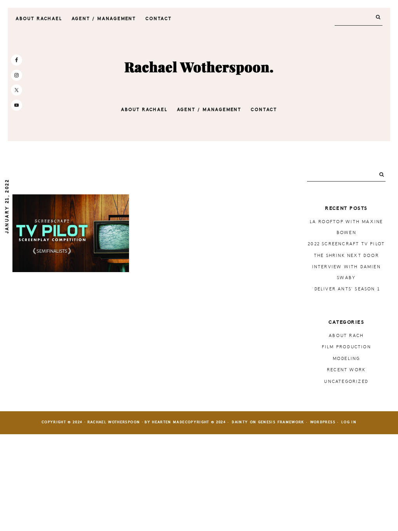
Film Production (346, 347)
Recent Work (346, 370)
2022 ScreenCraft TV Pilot (346, 244)
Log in (348, 422)
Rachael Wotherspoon (199, 67)
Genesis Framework (281, 422)
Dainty (240, 422)
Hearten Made (168, 422)
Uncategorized (346, 381)
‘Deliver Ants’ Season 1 (346, 289)
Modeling (346, 359)
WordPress (322, 422)
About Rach (346, 336)
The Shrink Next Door (346, 256)
